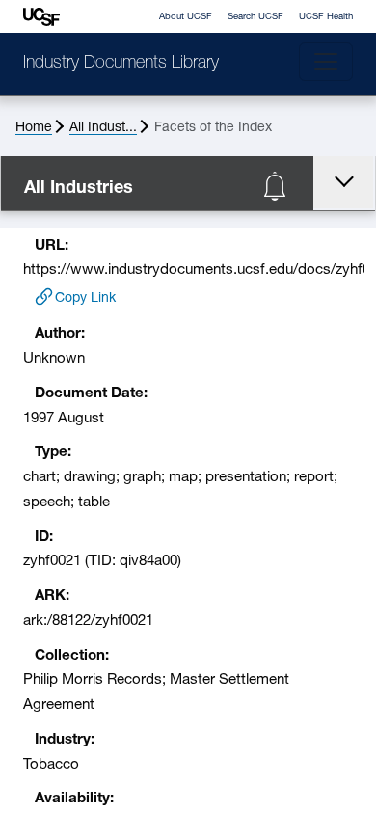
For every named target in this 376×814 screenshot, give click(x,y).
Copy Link (85, 298)
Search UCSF (255, 17)
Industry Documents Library (121, 63)
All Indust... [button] (103, 128)
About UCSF (185, 17)
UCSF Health (326, 17)
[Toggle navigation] (326, 61)
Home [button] (33, 128)
